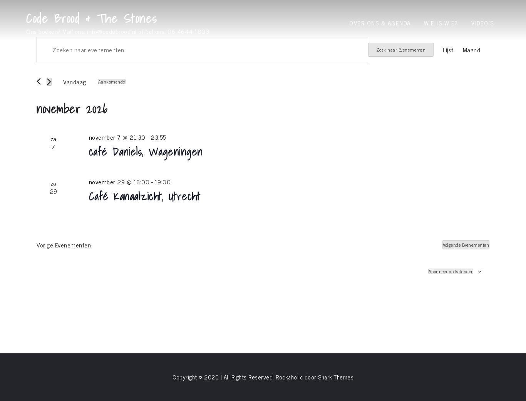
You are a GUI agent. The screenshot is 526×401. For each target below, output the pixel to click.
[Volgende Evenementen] (49, 82)
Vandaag (74, 82)
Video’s (482, 23)
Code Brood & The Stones (91, 18)
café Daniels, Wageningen (146, 151)
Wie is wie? (441, 23)
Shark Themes (335, 377)
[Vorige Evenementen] (39, 81)
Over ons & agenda (380, 23)
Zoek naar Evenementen (401, 49)
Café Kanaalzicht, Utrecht (145, 196)
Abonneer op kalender (451, 271)
